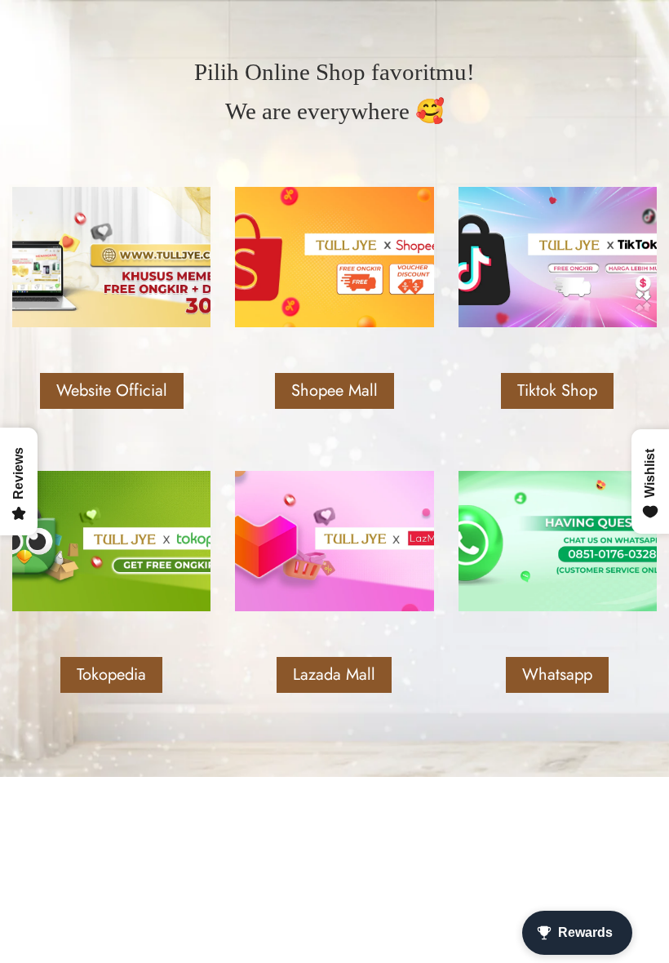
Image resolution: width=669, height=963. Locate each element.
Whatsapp (557, 674)
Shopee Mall (334, 390)
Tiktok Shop (557, 390)
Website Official (111, 390)
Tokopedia (111, 674)
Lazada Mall (334, 674)
